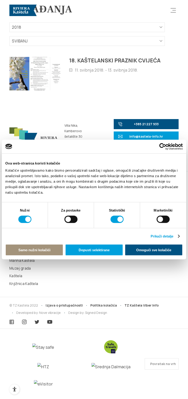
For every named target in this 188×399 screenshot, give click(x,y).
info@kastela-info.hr (146, 136)
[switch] (70, 219)
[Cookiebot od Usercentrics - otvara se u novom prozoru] (163, 146)
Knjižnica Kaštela (23, 283)
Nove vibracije (50, 312)
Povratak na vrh (162, 364)
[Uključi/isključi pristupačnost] (14, 389)
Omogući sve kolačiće (153, 250)
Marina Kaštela (22, 260)
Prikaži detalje (162, 236)
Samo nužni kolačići (34, 250)
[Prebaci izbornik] (173, 10)
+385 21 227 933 (146, 124)
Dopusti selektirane (94, 250)
